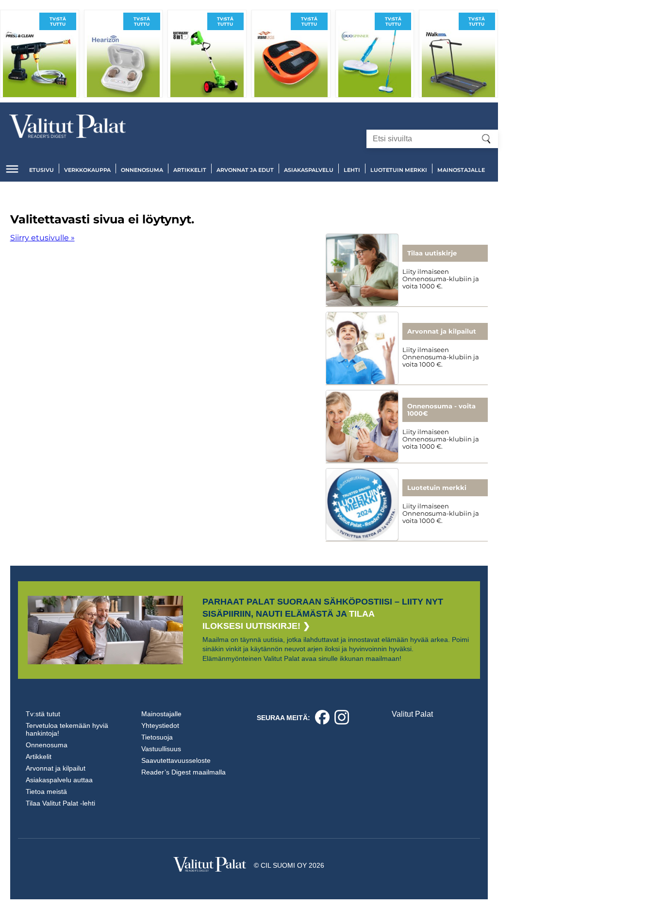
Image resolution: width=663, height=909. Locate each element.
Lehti (352, 170)
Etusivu (41, 170)
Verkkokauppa (87, 170)
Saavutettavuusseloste (176, 760)
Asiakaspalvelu (308, 170)
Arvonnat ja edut (245, 170)
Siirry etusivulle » (42, 237)
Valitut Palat (412, 714)
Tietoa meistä (46, 791)
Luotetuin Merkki (398, 170)
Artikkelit (189, 170)
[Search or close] (486, 139)
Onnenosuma (142, 170)
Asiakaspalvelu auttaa (59, 780)
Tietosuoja (157, 737)
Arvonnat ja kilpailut (55, 768)
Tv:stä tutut (43, 714)
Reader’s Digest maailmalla (183, 772)
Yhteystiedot (160, 725)
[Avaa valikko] (12, 169)
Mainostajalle (461, 170)
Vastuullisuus (161, 749)
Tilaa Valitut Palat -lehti (60, 803)
